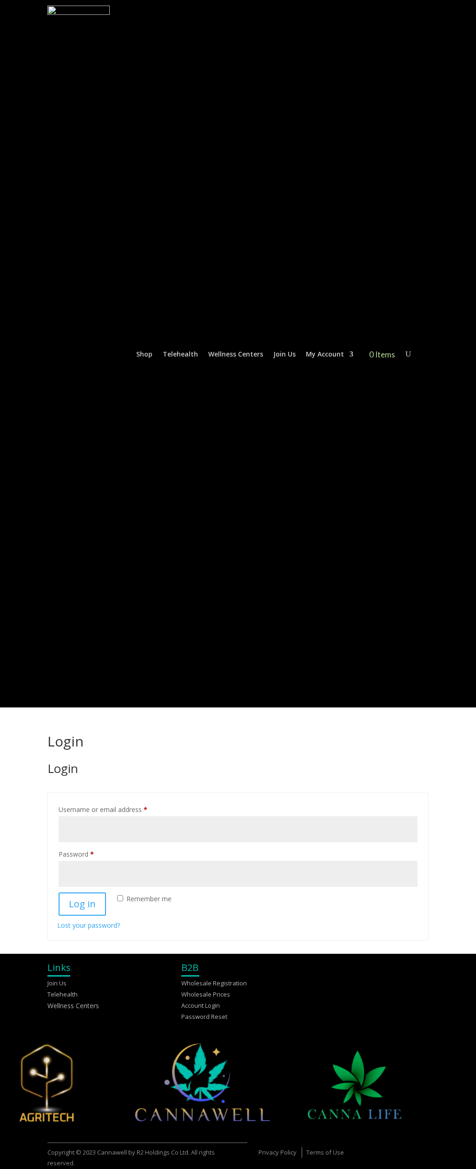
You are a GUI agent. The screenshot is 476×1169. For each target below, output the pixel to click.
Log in (82, 904)
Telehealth (180, 354)
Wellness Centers (235, 354)
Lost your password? (88, 925)
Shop (144, 354)
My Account (325, 354)
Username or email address (116, 809)
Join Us (284, 354)
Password (89, 854)
